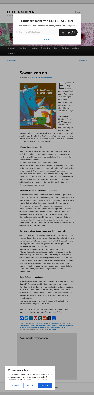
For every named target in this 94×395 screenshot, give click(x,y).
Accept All (44, 385)
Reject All (30, 385)
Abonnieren (67, 32)
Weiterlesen (47, 39)
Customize (15, 385)
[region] (30, 378)
